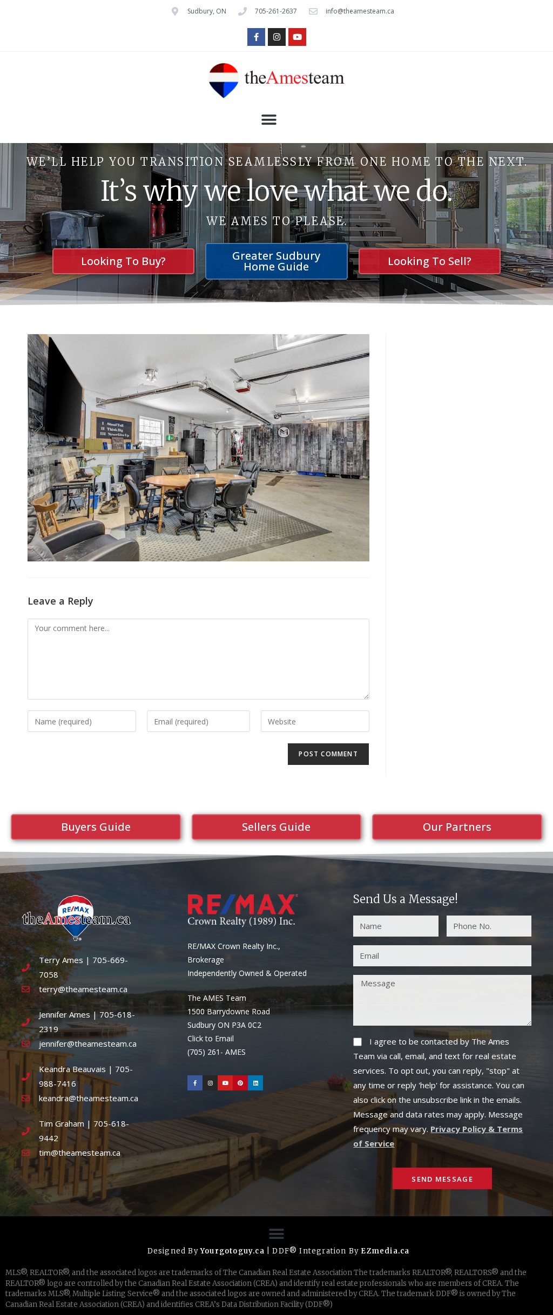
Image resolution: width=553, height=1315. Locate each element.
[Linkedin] (255, 1082)
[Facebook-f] (256, 37)
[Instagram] (277, 37)
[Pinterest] (240, 1082)
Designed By (173, 1251)
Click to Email (210, 1038)
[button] (269, 120)
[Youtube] (297, 37)
